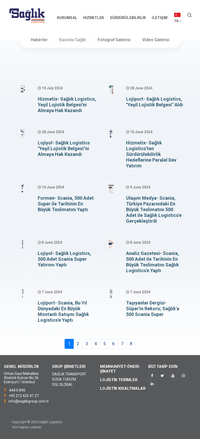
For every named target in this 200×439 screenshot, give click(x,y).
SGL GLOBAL (62, 384)
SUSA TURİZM (64, 379)
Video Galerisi (155, 39)
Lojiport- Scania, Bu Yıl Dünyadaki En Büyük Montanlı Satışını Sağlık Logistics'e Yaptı (63, 311)
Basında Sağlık (72, 39)
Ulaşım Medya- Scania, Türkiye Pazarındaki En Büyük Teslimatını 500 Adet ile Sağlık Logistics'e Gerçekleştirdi (154, 209)
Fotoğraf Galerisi (114, 39)
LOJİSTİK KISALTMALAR (123, 388)
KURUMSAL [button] (67, 18)
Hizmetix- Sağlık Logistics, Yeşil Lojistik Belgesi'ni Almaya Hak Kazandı (67, 104)
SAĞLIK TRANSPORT (69, 374)
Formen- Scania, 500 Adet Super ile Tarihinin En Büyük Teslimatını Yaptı (66, 203)
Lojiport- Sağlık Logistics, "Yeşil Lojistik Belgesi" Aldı (154, 101)
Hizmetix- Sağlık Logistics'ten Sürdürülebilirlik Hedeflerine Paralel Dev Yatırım (151, 154)
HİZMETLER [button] (93, 18)
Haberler (39, 39)
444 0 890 (17, 390)
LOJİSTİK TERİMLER (119, 379)
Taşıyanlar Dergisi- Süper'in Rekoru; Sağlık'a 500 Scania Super (152, 308)
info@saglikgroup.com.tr (29, 401)
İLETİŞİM (159, 18)
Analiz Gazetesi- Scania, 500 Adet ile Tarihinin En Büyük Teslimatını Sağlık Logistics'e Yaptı (152, 262)
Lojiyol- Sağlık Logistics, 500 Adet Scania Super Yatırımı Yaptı (64, 259)
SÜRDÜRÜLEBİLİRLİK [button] (128, 18)
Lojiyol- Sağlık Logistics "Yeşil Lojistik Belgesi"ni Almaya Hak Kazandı (64, 148)
